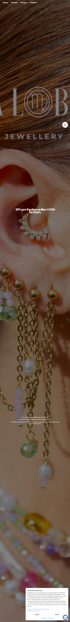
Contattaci (33, 3)
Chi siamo (14, 3)
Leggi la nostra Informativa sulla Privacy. (38, 609)
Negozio (5, 3)
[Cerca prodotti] (65, 124)
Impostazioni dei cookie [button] (47, 618)
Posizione (23, 3)
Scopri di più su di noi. (33, 611)
